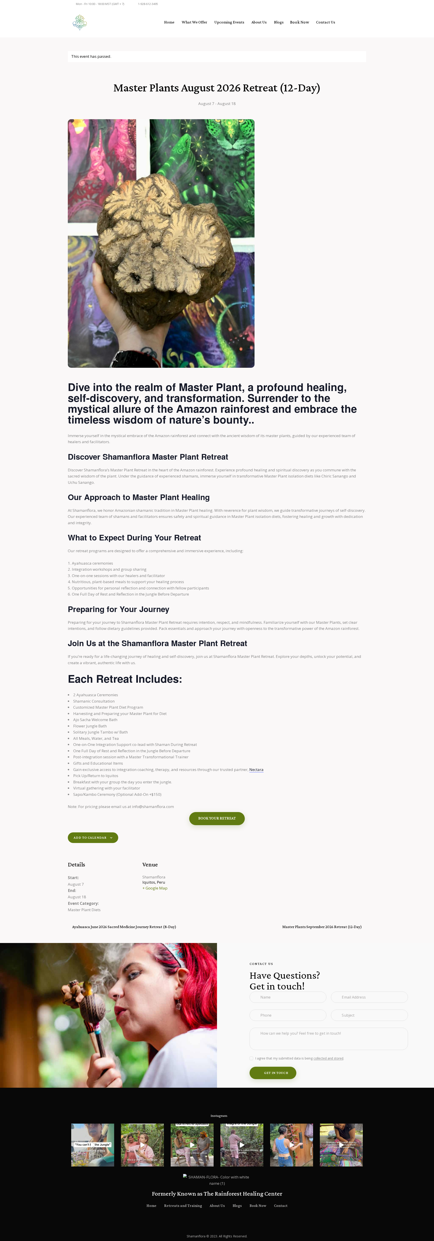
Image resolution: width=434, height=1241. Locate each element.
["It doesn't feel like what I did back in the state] (192, 1145)
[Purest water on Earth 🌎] (142, 1145)
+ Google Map (154, 888)
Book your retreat (217, 818)
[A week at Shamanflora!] (291, 1145)
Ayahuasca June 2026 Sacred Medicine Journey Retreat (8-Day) (123, 926)
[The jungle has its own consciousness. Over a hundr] (92, 1145)
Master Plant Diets (84, 909)
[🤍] (341, 1145)
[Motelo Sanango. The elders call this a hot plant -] (241, 1145)
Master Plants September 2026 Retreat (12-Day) (322, 926)
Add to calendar (90, 837)
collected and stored (328, 1058)
